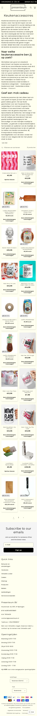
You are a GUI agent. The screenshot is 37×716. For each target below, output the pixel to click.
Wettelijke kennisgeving (13, 713)
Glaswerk (12, 88)
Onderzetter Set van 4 (9, 173)
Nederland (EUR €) (18, 681)
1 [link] (13, 518)
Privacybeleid (26, 707)
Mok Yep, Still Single (27, 355)
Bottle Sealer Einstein (9, 248)
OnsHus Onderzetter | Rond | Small (9, 320)
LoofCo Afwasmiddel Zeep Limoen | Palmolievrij (9, 212)
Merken (3, 588)
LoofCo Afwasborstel (27, 319)
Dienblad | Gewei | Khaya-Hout (27, 211)
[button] (2, 8)
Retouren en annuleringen (5, 565)
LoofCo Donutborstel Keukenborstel (27, 248)
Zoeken (3, 577)
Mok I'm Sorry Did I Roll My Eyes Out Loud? (27, 174)
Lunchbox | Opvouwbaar (9, 464)
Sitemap (4, 581)
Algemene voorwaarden (14, 710)
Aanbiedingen (6, 592)
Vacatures (4, 570)
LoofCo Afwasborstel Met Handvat (9, 356)
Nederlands (17, 690)
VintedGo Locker (6, 574)
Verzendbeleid (27, 710)
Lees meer (4, 143)
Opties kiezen (9, 179)
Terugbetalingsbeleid (15, 707)
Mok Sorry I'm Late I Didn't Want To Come (27, 284)
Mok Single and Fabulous (27, 391)
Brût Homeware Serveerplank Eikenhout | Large (9, 501)
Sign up (18, 550)
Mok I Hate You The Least (27, 427)
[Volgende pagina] (23, 518)
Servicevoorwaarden (8, 596)
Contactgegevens (27, 713)
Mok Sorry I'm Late (9, 283)
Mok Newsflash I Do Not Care (9, 427)
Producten (4, 585)
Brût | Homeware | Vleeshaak (27, 500)
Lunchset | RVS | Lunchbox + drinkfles (27, 464)
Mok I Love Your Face (9, 391)
